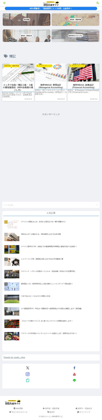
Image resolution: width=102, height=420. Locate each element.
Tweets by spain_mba (14, 357)
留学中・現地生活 (84, 408)
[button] (97, 204)
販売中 (52, 412)
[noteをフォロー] (28, 380)
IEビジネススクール (19, 412)
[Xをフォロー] (28, 367)
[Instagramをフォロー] (28, 374)
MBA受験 (19, 408)
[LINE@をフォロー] (74, 380)
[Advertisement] (51, 133)
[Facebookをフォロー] (74, 367)
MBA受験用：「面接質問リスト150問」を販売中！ (51, 8)
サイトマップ (84, 412)
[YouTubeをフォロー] (74, 374)
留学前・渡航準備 (52, 408)
